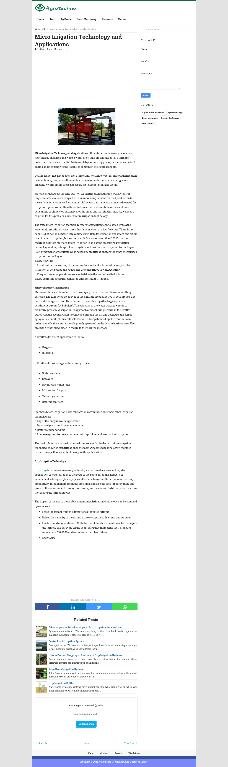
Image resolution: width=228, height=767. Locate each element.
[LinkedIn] (73, 606)
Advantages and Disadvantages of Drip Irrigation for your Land (85, 627)
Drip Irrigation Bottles (61, 683)
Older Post (129, 743)
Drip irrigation (43, 470)
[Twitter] (99, 606)
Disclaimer (134, 753)
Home (40, 19)
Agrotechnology (175, 112)
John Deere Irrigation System (66, 669)
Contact (104, 753)
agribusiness (148, 123)
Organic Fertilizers (170, 118)
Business (107, 19)
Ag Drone (66, 19)
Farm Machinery (87, 19)
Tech (52, 19)
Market (122, 19)
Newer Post (43, 743)
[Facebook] (47, 606)
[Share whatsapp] (125, 606)
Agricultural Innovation (153, 112)
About (91, 753)
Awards (119, 753)
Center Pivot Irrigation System (66, 641)
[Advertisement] (86, 78)
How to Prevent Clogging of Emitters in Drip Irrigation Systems (85, 655)
